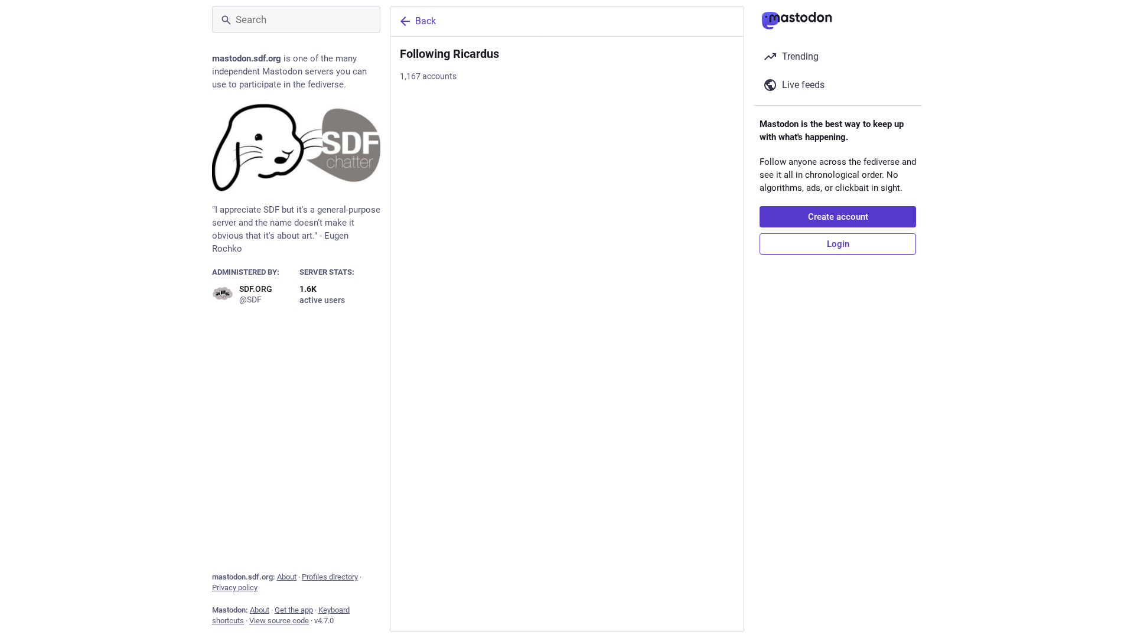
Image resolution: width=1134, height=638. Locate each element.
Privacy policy (235, 587)
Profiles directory (330, 576)
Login (838, 244)
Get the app (294, 610)
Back (425, 21)
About (286, 576)
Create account (838, 216)
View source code (279, 620)
